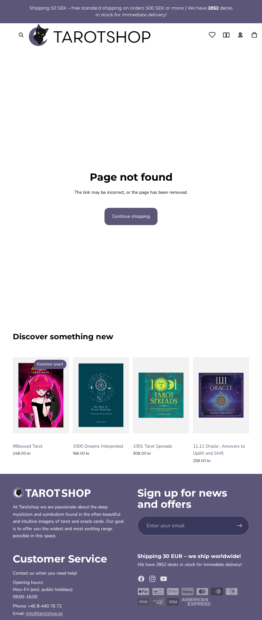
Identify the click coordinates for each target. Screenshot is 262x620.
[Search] (21, 35)
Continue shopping (131, 216)
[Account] (240, 35)
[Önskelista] (212, 35)
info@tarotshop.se (44, 613)
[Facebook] (141, 578)
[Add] (119, 430)
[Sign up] (239, 525)
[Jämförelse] (226, 35)
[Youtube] (163, 578)
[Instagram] (152, 578)
